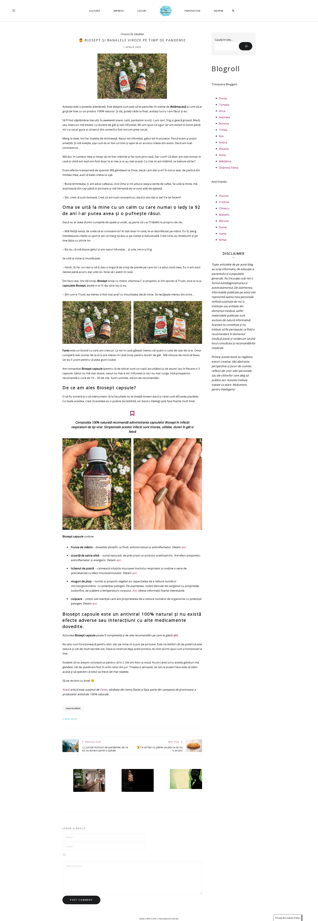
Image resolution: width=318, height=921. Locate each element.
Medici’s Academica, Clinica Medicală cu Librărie (89, 798)
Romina (224, 123)
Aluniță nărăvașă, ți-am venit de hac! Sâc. (135, 798)
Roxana (224, 149)
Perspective (193, 10)
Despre (218, 10)
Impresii (118, 10)
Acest (66, 689)
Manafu (224, 214)
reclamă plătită (73, 708)
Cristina (224, 202)
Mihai (223, 240)
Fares (103, 689)
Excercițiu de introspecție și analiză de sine (186, 795)
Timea (223, 130)
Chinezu (224, 208)
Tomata (224, 104)
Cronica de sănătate (132, 34)
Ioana (222, 233)
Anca (222, 111)
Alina (222, 155)
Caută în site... (224, 40)
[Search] (245, 46)
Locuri (141, 10)
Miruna (224, 221)
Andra (223, 142)
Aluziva (224, 196)
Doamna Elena (228, 167)
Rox (221, 136)
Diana (223, 227)
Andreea (224, 117)
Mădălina (225, 161)
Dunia (223, 98)
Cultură (94, 10)
